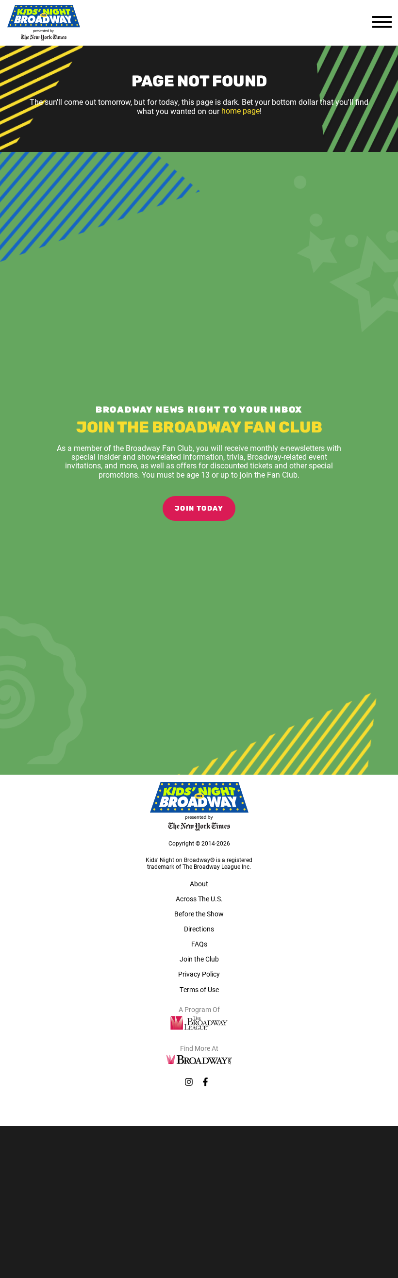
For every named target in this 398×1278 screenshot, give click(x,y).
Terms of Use (199, 989)
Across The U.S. (199, 898)
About (199, 883)
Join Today (199, 509)
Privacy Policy (199, 974)
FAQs (199, 943)
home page (240, 111)
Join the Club (199, 958)
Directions (199, 928)
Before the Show (199, 913)
